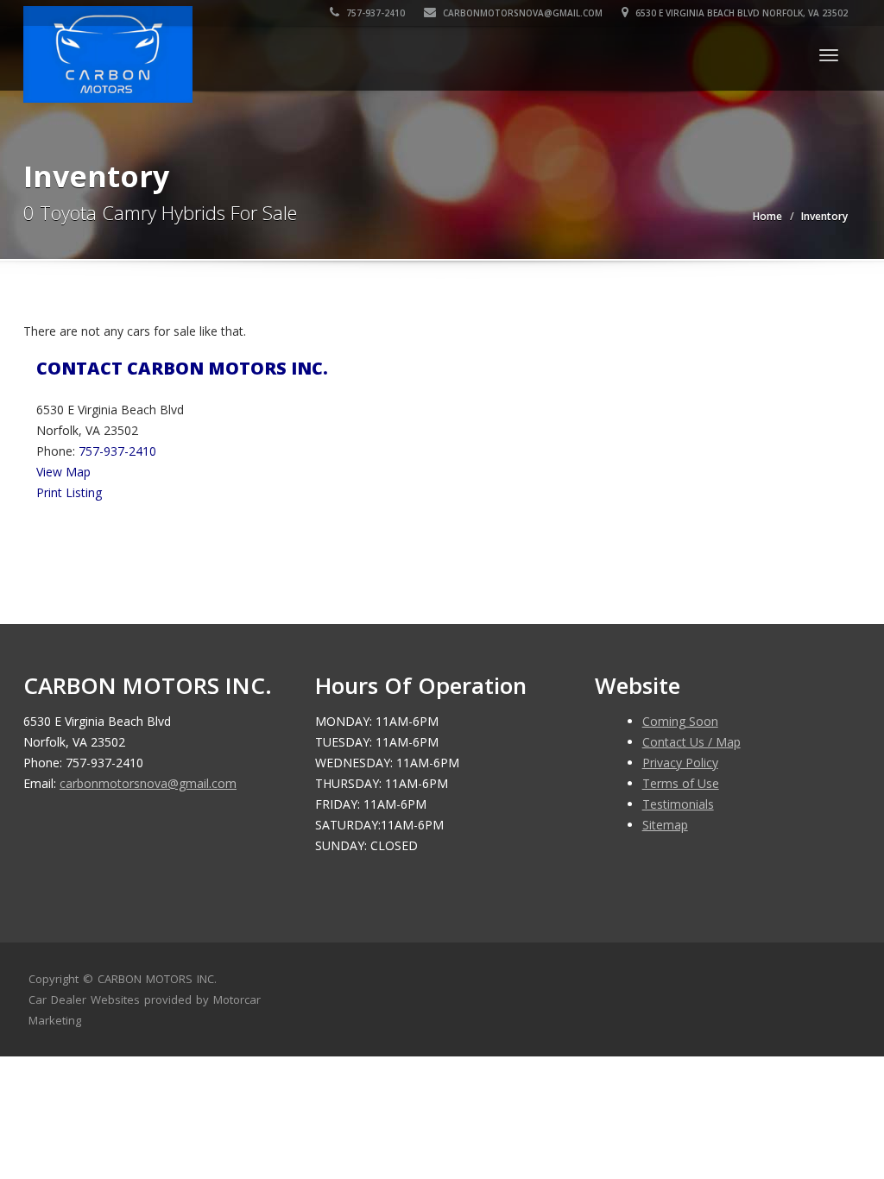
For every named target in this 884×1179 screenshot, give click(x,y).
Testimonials (678, 804)
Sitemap (665, 824)
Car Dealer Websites (84, 999)
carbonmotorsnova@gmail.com (523, 13)
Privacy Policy (680, 762)
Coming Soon (680, 721)
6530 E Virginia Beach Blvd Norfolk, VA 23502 (740, 13)
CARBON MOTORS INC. (157, 979)
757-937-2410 (374, 13)
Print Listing (69, 492)
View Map (63, 471)
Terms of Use (680, 783)
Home (767, 216)
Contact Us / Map (691, 742)
